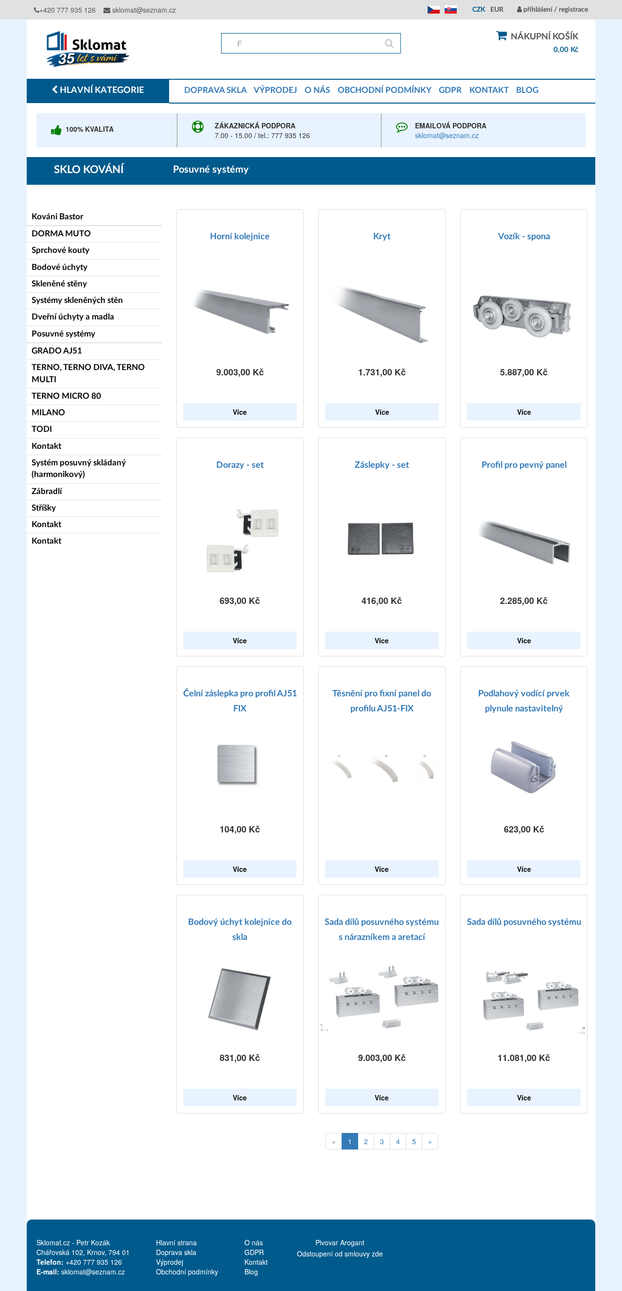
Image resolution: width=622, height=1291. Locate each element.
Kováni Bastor (57, 216)
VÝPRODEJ (275, 90)
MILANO (48, 412)
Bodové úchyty (59, 267)
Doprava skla (176, 1252)
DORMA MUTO (61, 234)
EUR (496, 9)
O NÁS (317, 90)
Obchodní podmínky (187, 1271)
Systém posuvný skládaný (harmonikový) (79, 468)
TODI (42, 429)
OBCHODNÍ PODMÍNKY (384, 90)
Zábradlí (47, 491)
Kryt (382, 236)
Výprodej (169, 1262)
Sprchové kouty (60, 250)
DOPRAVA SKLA (215, 90)
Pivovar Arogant (339, 1242)
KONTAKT (488, 90)
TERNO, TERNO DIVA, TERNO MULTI (88, 373)
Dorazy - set (240, 465)
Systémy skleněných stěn (77, 300)
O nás (253, 1242)
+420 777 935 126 (67, 10)
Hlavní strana (176, 1242)
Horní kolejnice (240, 236)
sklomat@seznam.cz (143, 10)
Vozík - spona (524, 236)
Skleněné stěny (59, 284)
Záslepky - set (382, 465)
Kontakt (46, 446)
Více (240, 412)
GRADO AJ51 (57, 351)
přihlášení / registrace (555, 9)
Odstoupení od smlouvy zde (340, 1253)
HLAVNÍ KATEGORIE (101, 90)
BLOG (527, 90)
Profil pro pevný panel (524, 465)
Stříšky (44, 508)
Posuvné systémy (63, 334)
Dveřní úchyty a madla (73, 317)
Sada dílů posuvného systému (524, 922)
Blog (251, 1271)
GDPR (450, 90)
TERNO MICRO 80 (66, 396)
